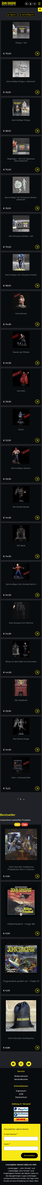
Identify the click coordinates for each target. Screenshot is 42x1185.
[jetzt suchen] (26, 3)
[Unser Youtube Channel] (28, 1063)
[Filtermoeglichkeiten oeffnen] (40, 10)
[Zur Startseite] (9, 4)
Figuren (13, 15)
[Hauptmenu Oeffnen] (39, 3)
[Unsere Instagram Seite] (21, 1063)
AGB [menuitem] (21, 1094)
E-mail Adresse (10, 1134)
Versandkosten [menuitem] (21, 1079)
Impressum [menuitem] (21, 1091)
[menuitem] (30, 3)
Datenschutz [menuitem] (21, 1097)
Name (7, 1144)
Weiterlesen (37, 169)
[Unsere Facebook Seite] (13, 1063)
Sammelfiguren (28, 15)
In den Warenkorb (37, 53)
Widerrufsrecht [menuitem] (21, 1076)
